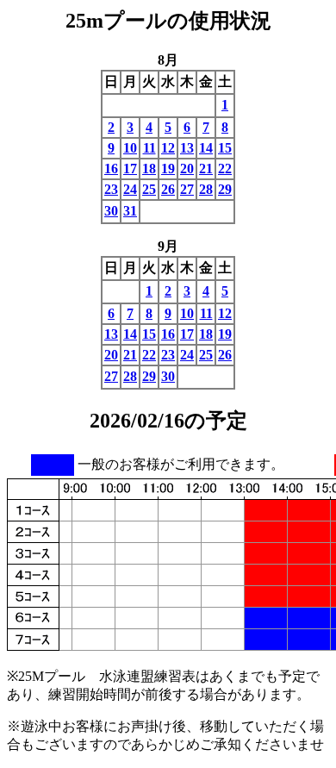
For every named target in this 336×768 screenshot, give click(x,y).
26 (168, 189)
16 (111, 168)
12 (168, 147)
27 (187, 189)
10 (130, 147)
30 (111, 210)
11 (149, 147)
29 (225, 189)
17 (130, 168)
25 (149, 189)
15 (225, 147)
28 (206, 189)
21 (206, 168)
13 (187, 147)
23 (111, 189)
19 (168, 168)
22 (225, 168)
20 (187, 168)
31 (130, 210)
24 (130, 189)
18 (149, 168)
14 (206, 147)
